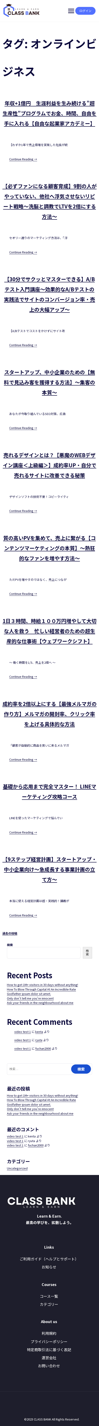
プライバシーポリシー (49, 1341)
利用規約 (49, 1333)
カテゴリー (49, 1304)
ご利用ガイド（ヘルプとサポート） (49, 1259)
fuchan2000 (43, 1048)
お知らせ (49, 1267)
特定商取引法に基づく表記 (49, 1349)
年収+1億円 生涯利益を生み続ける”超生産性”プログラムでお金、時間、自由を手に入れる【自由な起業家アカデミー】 (49, 113)
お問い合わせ (49, 1365)
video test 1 (22, 1031)
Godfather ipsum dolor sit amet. (29, 993)
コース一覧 (49, 1296)
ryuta (38, 1040)
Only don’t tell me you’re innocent (30, 998)
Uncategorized (17, 1168)
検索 (10, 945)
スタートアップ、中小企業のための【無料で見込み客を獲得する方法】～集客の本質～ (49, 382)
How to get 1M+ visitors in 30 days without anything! (42, 984)
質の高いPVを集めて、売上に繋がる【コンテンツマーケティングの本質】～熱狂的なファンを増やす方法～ (49, 548)
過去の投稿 (9, 933)
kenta (39, 1031)
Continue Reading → (23, 159)
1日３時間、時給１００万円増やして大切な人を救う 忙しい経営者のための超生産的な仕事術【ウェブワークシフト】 (49, 631)
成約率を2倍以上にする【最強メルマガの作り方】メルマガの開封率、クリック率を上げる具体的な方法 (50, 714)
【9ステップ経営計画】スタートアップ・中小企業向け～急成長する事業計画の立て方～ (50, 869)
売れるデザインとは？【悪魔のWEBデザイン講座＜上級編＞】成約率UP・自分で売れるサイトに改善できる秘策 (49, 465)
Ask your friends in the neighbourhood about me (40, 1002)
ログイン (85, 11)
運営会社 (49, 1357)
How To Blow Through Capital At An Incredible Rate (41, 989)
